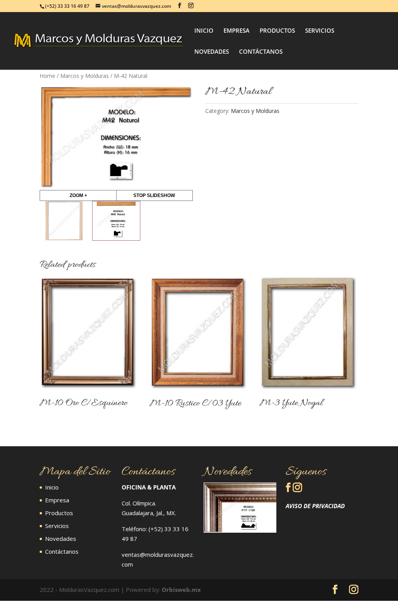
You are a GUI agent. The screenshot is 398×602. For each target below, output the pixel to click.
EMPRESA (236, 31)
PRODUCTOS (277, 31)
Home (47, 75)
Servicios (57, 526)
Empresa (57, 500)
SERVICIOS (319, 31)
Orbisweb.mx (181, 589)
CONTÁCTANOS (261, 52)
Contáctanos (62, 551)
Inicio (52, 487)
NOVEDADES (211, 52)
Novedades (60, 538)
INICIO (203, 31)
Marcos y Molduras (84, 75)
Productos (59, 513)
